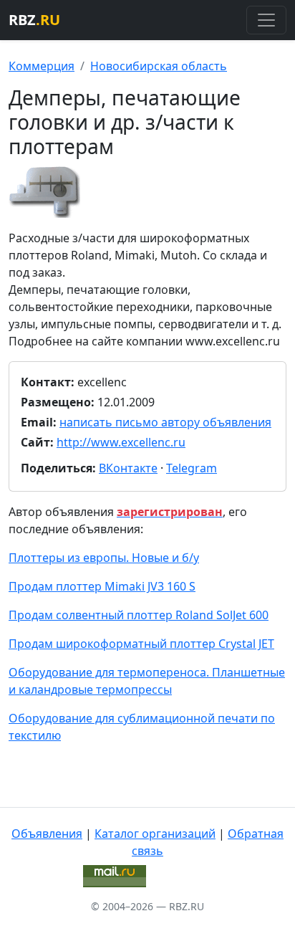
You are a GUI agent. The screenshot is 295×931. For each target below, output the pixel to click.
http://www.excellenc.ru (121, 442)
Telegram (191, 468)
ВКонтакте (128, 468)
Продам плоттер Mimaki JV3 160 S (102, 586)
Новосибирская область (158, 66)
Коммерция (41, 66)
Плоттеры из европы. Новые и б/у (104, 557)
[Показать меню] (266, 20)
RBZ (34, 19)
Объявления (46, 833)
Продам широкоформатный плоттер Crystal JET (141, 643)
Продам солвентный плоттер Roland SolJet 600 (139, 615)
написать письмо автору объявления (165, 422)
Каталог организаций (155, 833)
